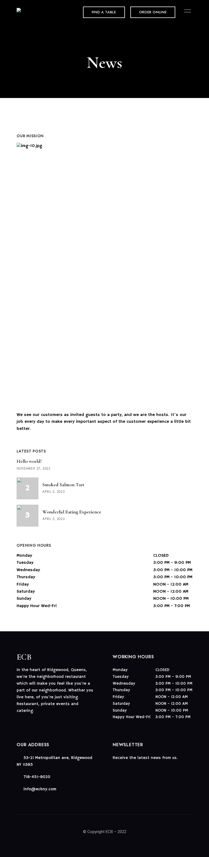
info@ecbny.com (39, 789)
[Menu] (186, 10)
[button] (104, 12)
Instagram (28, 722)
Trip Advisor (38, 722)
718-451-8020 (36, 776)
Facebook (18, 722)
